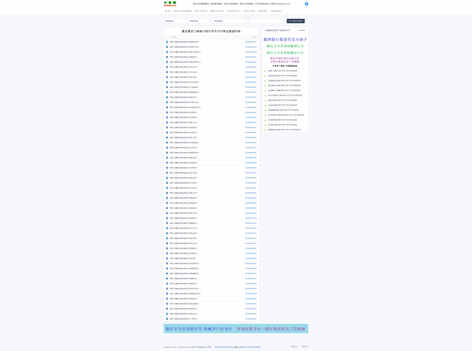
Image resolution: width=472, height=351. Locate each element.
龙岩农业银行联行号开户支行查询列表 (282, 105)
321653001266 (251, 273)
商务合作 (305, 347)
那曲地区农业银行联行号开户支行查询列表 (284, 130)
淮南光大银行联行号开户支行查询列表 (282, 76)
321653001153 (250, 138)
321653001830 (251, 294)
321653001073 (251, 97)
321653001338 (251, 309)
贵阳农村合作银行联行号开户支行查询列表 (284, 81)
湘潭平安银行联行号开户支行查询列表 (282, 100)
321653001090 (251, 107)
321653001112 (250, 117)
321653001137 (250, 127)
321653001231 (251, 57)
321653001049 (251, 82)
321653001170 (250, 148)
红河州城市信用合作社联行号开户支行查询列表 (286, 115)
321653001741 (251, 243)
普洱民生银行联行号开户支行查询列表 (282, 125)
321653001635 (251, 178)
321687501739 (251, 238)
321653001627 (251, 173)
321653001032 (251, 77)
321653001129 (250, 122)
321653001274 (251, 279)
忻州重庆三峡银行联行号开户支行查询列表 (284, 90)
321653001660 (251, 193)
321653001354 (251, 319)
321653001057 (251, 87)
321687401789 (251, 223)
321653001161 (250, 143)
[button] (234, 11)
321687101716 (251, 218)
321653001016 (251, 67)
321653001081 (251, 102)
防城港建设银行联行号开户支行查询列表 (283, 110)
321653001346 (251, 314)
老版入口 (294, 347)
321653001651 (251, 188)
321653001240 (251, 263)
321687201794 (251, 233)
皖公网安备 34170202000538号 (248, 347)
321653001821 (251, 253)
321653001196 (250, 158)
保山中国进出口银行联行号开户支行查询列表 (285, 95)
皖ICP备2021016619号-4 (224, 347)
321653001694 (251, 203)
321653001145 (250, 132)
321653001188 (250, 153)
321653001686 (251, 198)
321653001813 (251, 228)
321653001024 (251, 72)
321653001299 (251, 284)
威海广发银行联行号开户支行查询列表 (282, 71)
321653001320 (251, 304)
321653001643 (251, 183)
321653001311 (250, 299)
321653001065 (251, 92)
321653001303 (251, 289)
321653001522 (251, 163)
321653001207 (251, 42)
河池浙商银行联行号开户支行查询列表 (282, 120)
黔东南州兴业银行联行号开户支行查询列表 (284, 85)
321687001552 (251, 213)
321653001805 (251, 248)
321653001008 (251, 62)
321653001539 (251, 168)
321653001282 (251, 258)
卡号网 (208, 347)
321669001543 (251, 208)
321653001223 (251, 52)
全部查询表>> (302, 30)
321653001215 (251, 47)
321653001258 (251, 268)
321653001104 (250, 112)
